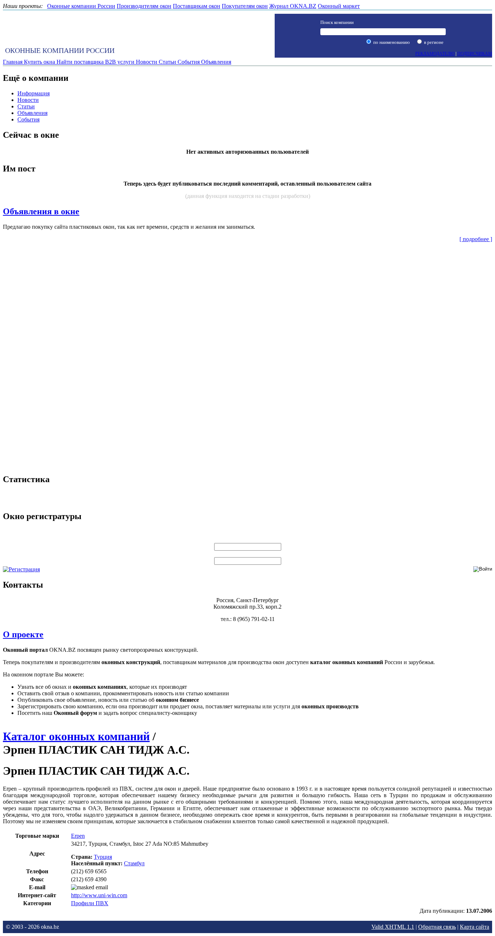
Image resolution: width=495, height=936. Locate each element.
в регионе (433, 42)
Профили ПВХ (89, 903)
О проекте (23, 634)
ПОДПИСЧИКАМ (474, 53)
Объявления (32, 113)
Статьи (26, 106)
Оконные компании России (60, 50)
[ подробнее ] (475, 239)
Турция (103, 857)
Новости (28, 100)
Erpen (78, 836)
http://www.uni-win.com (99, 895)
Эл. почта (247, 540)
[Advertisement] (247, 357)
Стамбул (134, 863)
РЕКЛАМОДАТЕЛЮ (434, 53)
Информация (33, 93)
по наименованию (391, 42)
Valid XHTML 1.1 (392, 927)
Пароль (247, 554)
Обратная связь (437, 927)
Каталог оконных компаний (76, 736)
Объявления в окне (41, 211)
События (28, 119)
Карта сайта (474, 927)
